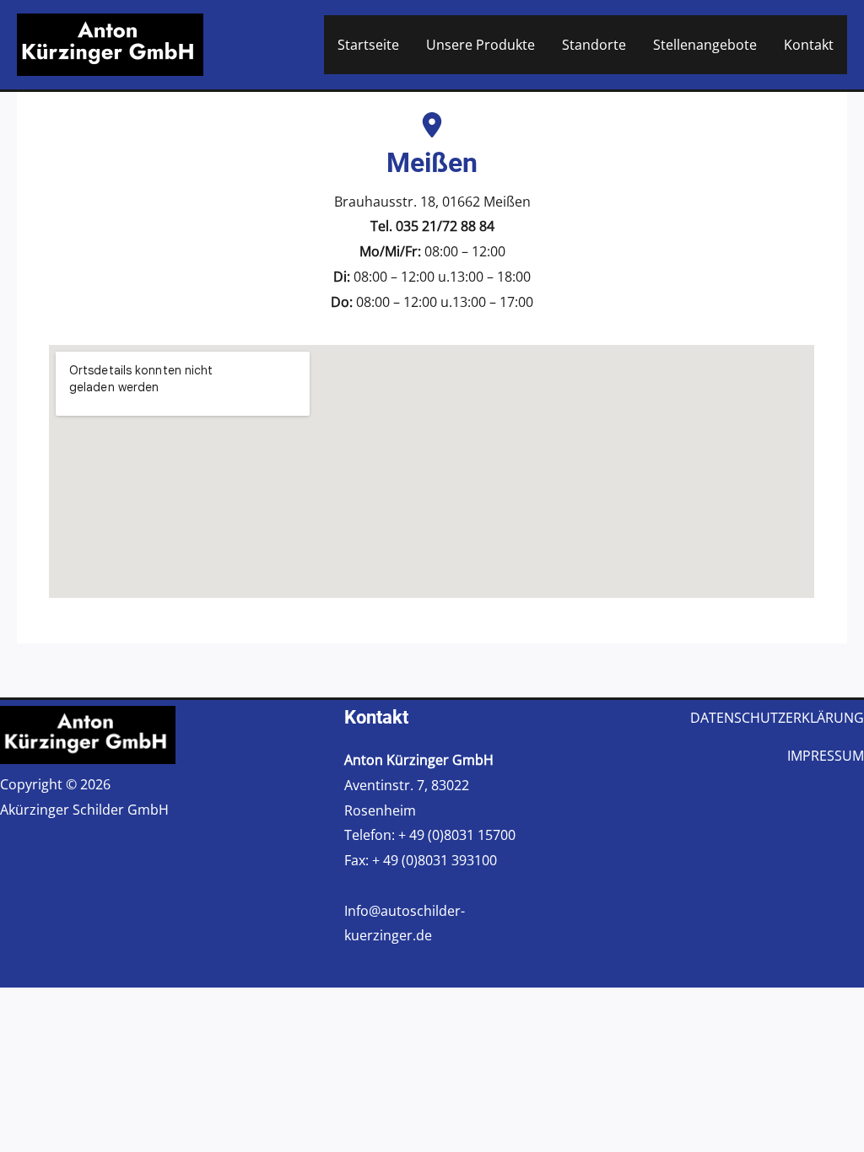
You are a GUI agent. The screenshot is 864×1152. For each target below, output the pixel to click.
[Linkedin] (733, 867)
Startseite (368, 44)
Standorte (594, 44)
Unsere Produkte (480, 44)
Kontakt (809, 44)
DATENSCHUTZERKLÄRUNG (777, 717)
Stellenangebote (705, 44)
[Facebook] (696, 867)
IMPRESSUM (825, 755)
